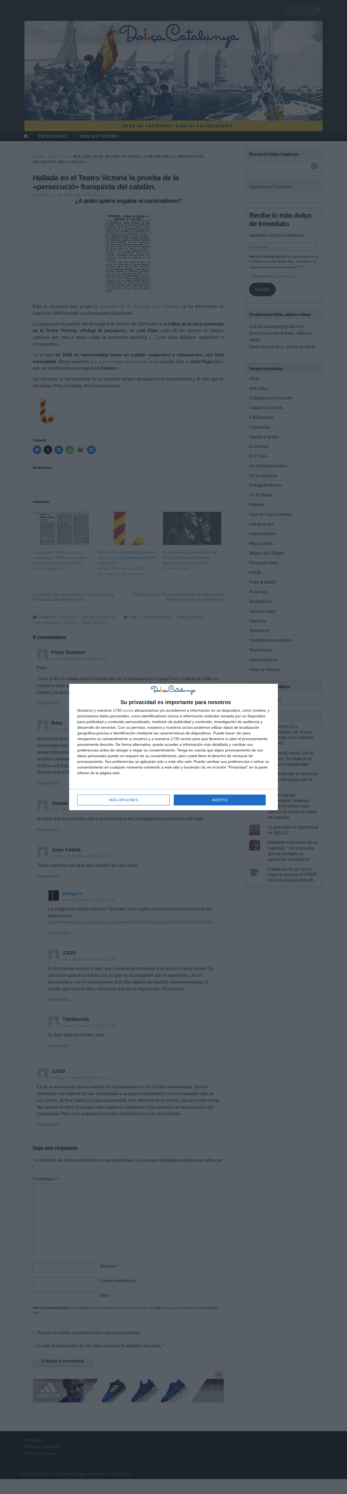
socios (128, 710)
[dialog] (173, 747)
